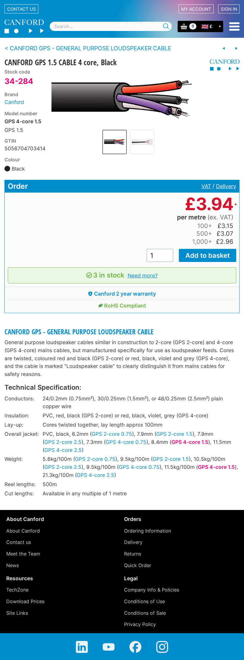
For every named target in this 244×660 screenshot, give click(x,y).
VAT (206, 186)
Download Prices (25, 601)
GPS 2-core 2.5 (63, 442)
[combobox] (111, 26)
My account (196, 9)
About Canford (23, 531)
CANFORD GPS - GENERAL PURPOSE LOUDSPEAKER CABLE (79, 331)
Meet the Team (23, 554)
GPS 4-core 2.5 (63, 450)
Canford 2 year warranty (125, 294)
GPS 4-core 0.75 (126, 442)
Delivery (226, 186)
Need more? (143, 275)
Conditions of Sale (145, 613)
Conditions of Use (144, 601)
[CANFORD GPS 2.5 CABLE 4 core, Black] (236, 48)
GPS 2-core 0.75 (112, 434)
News (12, 565)
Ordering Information (147, 531)
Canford (14, 102)
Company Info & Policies (151, 590)
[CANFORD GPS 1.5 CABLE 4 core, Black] (128, 97)
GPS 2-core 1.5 (174, 434)
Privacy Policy (140, 624)
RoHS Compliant (125, 305)
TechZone (17, 590)
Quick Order (137, 565)
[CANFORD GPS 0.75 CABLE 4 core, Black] (224, 48)
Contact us (21, 9)
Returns (132, 554)
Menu (234, 26)
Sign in (229, 9)
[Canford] (222, 65)
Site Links (17, 613)
